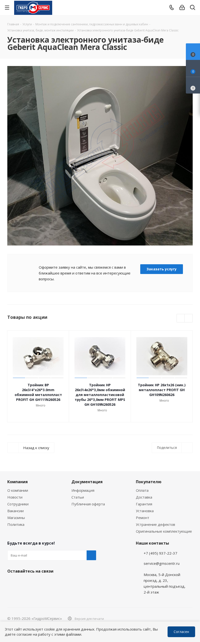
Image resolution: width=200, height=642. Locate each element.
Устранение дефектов (155, 524)
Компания (17, 481)
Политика (15, 524)
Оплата (142, 490)
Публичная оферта (88, 503)
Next (189, 318)
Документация (87, 481)
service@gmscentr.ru (162, 563)
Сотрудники (18, 503)
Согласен (181, 631)
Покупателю (148, 481)
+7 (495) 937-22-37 (160, 553)
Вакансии (15, 510)
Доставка (144, 497)
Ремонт (142, 517)
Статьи (77, 497)
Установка (145, 510)
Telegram (192, 608)
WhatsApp (192, 621)
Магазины (16, 517)
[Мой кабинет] (182, 7)
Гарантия (144, 503)
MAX (36, 582)
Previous (181, 318)
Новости (14, 497)
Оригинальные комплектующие (164, 531)
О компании (17, 490)
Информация (82, 490)
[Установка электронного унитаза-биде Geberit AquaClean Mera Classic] (100, 155)
